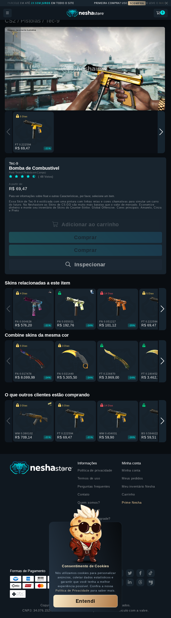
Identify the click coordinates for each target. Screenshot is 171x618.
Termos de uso (89, 478)
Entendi (86, 601)
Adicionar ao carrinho (89, 224)
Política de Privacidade (72, 590)
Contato (83, 494)
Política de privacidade (95, 470)
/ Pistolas (30, 21)
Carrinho (128, 494)
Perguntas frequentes (94, 486)
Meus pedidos (132, 478)
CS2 (11, 21)
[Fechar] (166, 3)
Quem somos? (89, 502)
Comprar (85, 237)
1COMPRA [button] (137, 3)
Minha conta (131, 470)
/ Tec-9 (51, 21)
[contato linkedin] (130, 582)
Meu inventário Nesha (138, 486)
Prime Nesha (132, 502)
